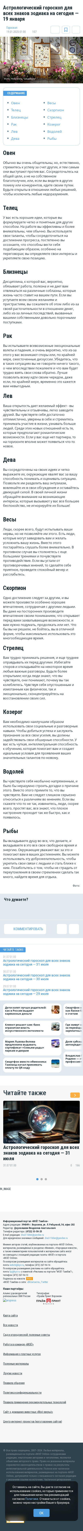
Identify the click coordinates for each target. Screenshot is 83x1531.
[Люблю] (35, 911)
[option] (41, 1137)
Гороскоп (11, 27)
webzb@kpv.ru (16, 1265)
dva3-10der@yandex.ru (32, 1235)
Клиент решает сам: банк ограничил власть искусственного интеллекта (24, 1027)
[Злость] (74, 911)
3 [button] (46, 1179)
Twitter (44, 1282)
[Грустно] (61, 911)
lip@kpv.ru (14, 1271)
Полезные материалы (16, 1363)
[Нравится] (9, 911)
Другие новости (12, 1373)
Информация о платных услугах (22, 1354)
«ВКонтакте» (33, 1282)
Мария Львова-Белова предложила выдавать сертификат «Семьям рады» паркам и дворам (24, 1046)
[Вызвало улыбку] (22, 911)
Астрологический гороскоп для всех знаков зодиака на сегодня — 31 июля (41, 1153)
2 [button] (41, 1179)
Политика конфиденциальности (22, 1392)
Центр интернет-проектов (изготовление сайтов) (32, 1421)
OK (41, 1513)
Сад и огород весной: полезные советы (26, 1334)
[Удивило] (48, 911)
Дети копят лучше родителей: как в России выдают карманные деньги (25, 1010)
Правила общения (14, 1383)
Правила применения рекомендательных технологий (34, 1402)
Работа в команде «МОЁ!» (18, 1344)
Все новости (10, 1325)
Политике (31, 1498)
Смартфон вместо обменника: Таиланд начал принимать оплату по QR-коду (26, 1064)
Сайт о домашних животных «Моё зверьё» (28, 1411)
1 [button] (37, 1179)
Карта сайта (10, 1315)
